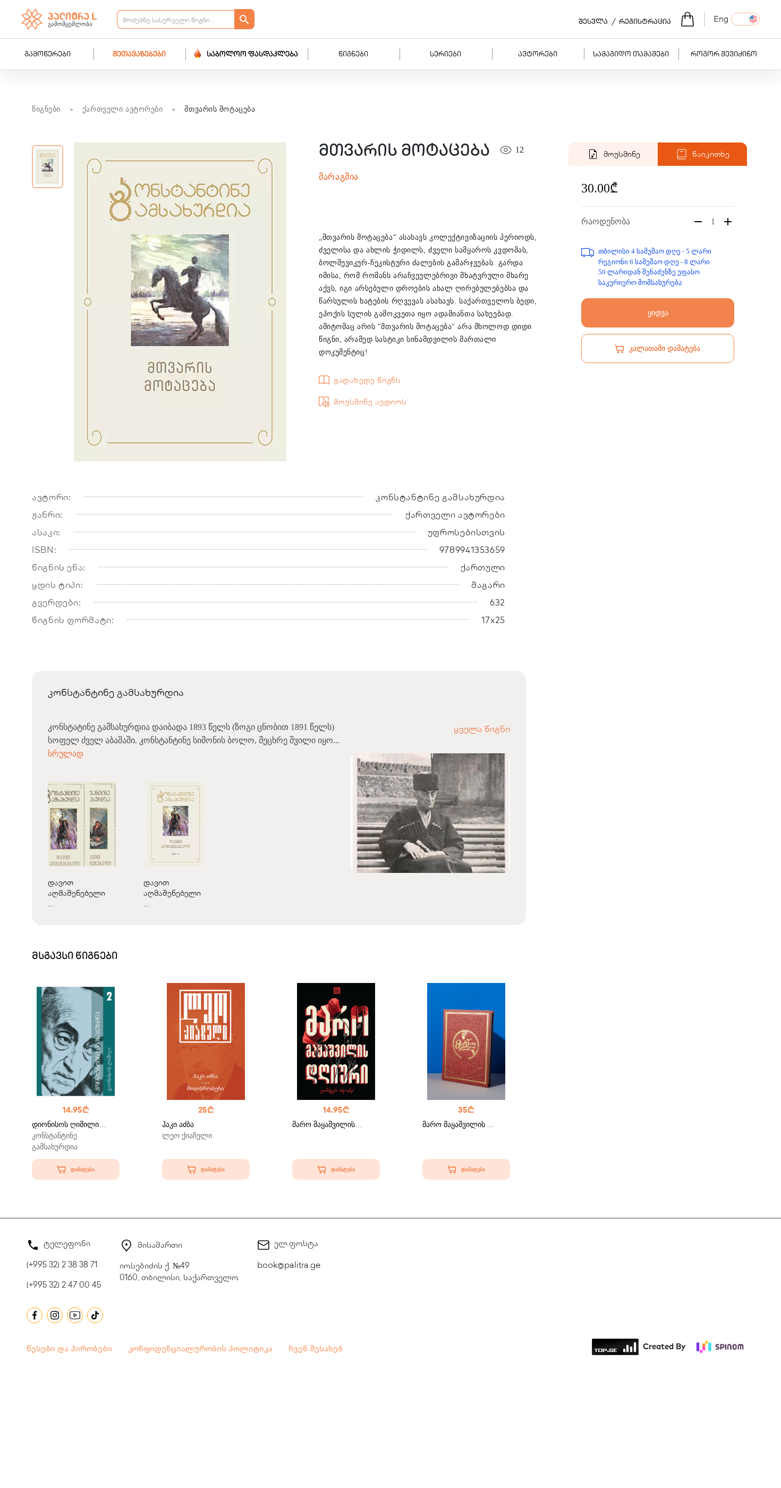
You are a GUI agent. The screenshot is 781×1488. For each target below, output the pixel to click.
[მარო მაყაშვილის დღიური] (336, 1041)
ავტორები (537, 54)
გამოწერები (47, 54)
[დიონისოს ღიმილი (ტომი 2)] (76, 1041)
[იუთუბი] (75, 1315)
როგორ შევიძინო (724, 54)
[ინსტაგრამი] (55, 1315)
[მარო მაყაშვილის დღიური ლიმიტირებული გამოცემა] (466, 1041)
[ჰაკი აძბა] (206, 1041)
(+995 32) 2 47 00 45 (64, 1286)
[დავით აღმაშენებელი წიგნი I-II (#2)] (175, 824)
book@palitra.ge (288, 1266)
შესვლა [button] (593, 22)
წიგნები (353, 54)
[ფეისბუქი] (35, 1315)
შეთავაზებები (139, 54)
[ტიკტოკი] (95, 1315)
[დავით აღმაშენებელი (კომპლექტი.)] (80, 824)
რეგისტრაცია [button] (645, 22)
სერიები (445, 54)
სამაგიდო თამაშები (631, 54)
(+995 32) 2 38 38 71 (62, 1266)
